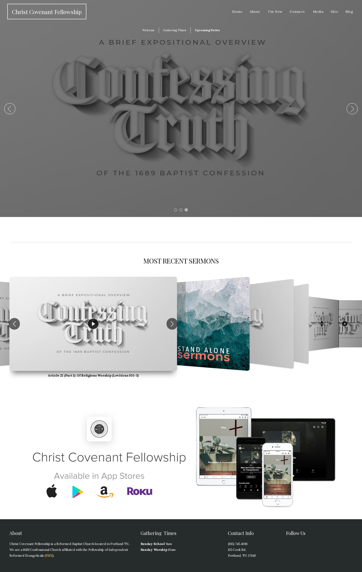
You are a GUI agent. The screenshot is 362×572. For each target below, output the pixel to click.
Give (334, 11)
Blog (349, 11)
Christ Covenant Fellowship (47, 11)
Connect (298, 11)
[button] (14, 323)
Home (237, 11)
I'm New (275, 11)
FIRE (49, 556)
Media (318, 11)
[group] (93, 324)
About (255, 11)
